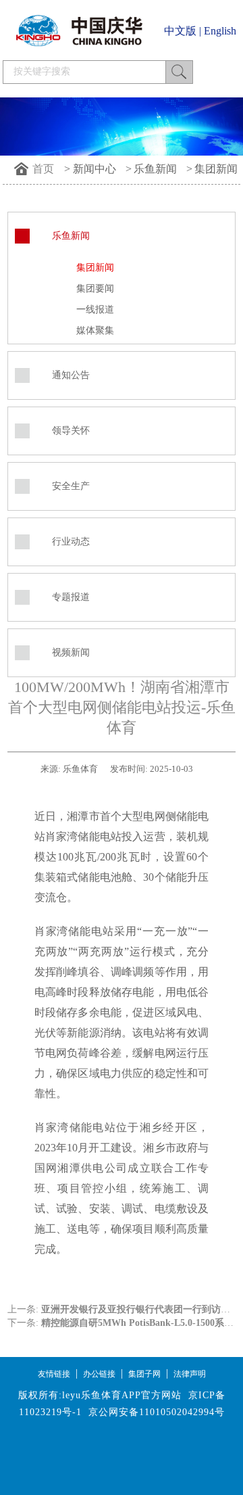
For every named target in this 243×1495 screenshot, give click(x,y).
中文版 (180, 31)
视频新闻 (71, 652)
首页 (43, 169)
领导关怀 (71, 431)
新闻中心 (94, 169)
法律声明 (189, 1374)
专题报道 (71, 597)
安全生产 (71, 486)
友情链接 (54, 1374)
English (220, 31)
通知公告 (71, 375)
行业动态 (71, 541)
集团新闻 (216, 169)
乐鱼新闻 (155, 169)
